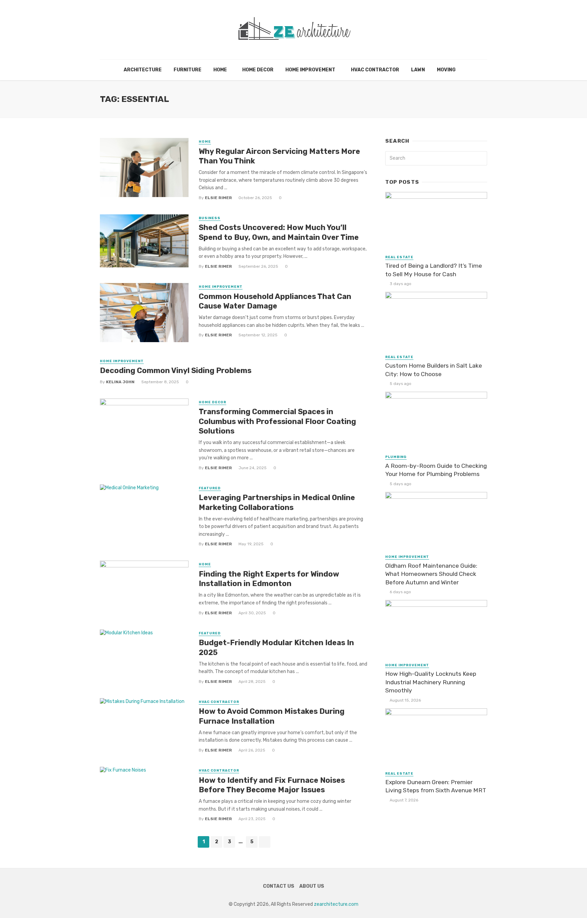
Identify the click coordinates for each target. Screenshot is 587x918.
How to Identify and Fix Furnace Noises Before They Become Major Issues (272, 785)
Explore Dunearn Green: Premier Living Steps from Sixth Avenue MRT (435, 786)
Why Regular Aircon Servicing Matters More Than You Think (279, 156)
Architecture (143, 70)
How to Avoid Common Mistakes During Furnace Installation (271, 716)
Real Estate (399, 257)
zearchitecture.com (336, 904)
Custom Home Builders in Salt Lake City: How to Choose (433, 369)
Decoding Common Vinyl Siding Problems (175, 370)
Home (220, 70)
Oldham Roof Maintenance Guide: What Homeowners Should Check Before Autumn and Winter (431, 574)
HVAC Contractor (375, 70)
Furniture (187, 70)
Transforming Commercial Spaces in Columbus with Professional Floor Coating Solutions (277, 421)
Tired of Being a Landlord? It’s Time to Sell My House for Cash (433, 270)
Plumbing (396, 457)
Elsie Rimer (218, 197)
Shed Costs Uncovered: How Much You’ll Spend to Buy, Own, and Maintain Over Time (279, 232)
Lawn (418, 70)
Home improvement (310, 70)
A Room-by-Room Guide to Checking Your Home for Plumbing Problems (436, 470)
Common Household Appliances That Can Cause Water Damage (275, 301)
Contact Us (278, 886)
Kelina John (120, 381)
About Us (311, 886)
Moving (446, 70)
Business (209, 218)
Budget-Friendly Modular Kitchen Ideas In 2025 (276, 647)
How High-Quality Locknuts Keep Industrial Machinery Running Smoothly (430, 682)
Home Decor (257, 70)
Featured (210, 488)
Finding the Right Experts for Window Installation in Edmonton (269, 579)
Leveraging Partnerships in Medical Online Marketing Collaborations (277, 502)
